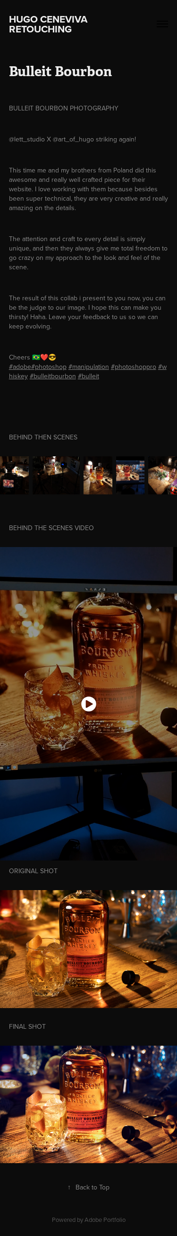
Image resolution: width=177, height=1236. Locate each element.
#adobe (20, 366)
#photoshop (49, 366)
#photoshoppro (133, 366)
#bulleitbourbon (53, 376)
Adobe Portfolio (105, 1219)
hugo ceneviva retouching (49, 24)
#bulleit (88, 376)
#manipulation (88, 366)
